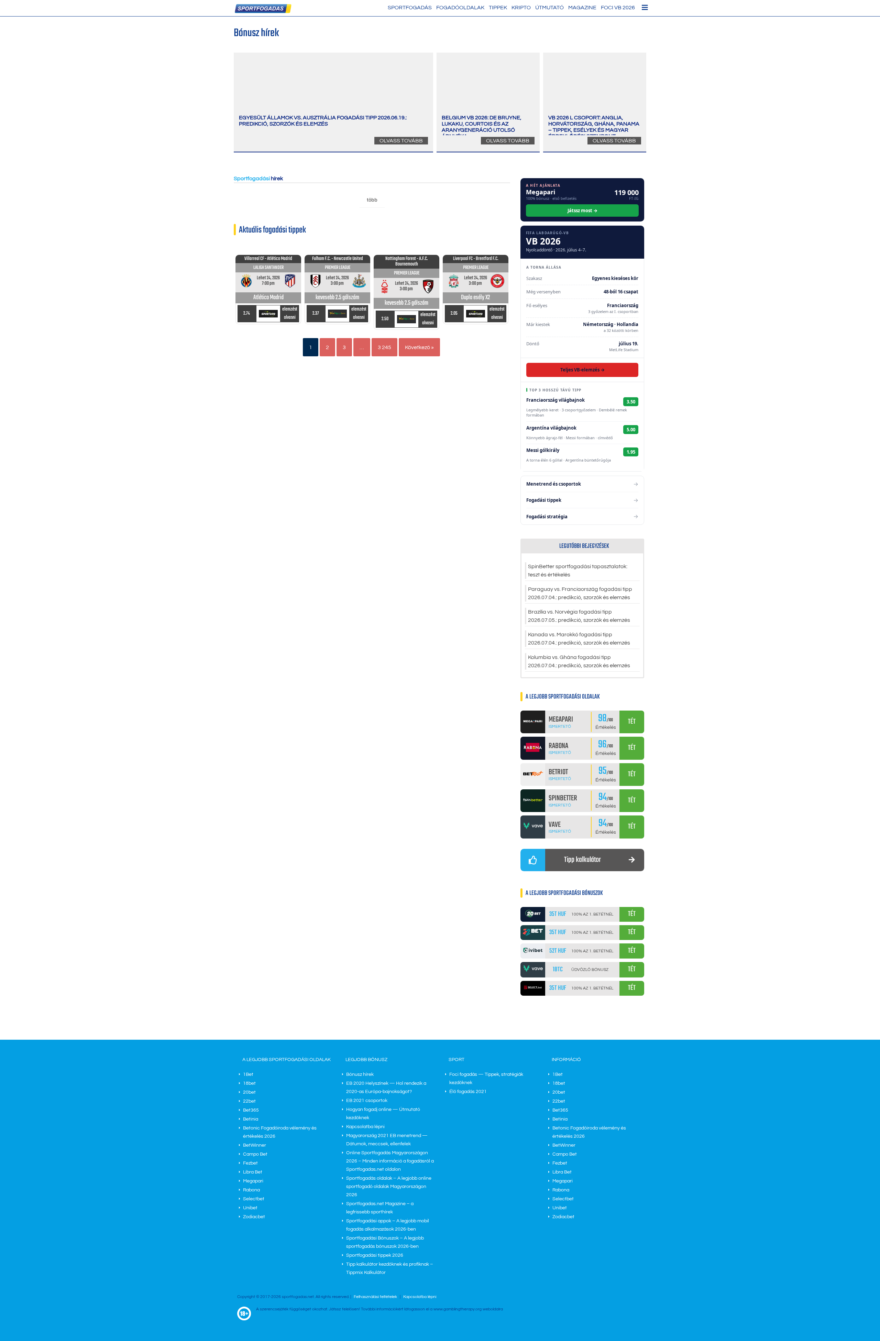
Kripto (521, 7)
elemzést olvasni (289, 313)
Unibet (250, 1207)
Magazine (582, 7)
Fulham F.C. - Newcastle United (337, 259)
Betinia (250, 1119)
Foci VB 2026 (618, 7)
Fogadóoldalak (460, 7)
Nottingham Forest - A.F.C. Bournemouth (406, 261)
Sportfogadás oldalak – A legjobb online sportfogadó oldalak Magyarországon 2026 (388, 1186)
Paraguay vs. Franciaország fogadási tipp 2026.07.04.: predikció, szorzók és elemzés (580, 593)
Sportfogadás (410, 7)
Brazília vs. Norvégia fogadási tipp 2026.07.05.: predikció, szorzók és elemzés (579, 616)
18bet (249, 1083)
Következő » (419, 347)
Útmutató (549, 7)
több (372, 200)
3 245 (384, 347)
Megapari (253, 1181)
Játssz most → (582, 210)
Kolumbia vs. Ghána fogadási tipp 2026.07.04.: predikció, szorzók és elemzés (579, 661)
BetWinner (254, 1145)
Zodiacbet (254, 1216)
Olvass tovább (401, 140)
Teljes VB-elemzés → (582, 370)
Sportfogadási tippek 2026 (374, 1255)
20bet (249, 1092)
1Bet (248, 1074)
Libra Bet (252, 1172)
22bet (249, 1101)
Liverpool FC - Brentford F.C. (475, 259)
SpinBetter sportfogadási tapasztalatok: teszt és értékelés (577, 570)
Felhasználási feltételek (375, 1297)
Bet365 (251, 1110)
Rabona (251, 1190)
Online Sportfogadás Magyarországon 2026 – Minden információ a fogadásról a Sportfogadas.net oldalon (390, 1161)
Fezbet (250, 1163)
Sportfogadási (252, 178)
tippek (498, 7)
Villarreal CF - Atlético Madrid (268, 259)
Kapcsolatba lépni (365, 1126)
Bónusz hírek (360, 1074)
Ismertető (560, 726)
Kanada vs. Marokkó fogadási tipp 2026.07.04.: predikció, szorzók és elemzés (579, 639)
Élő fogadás (468, 1091)
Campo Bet (255, 1154)
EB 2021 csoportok (366, 1100)
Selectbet (253, 1199)
